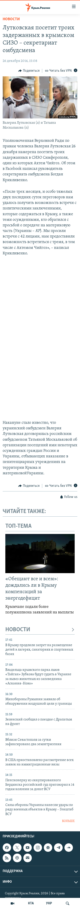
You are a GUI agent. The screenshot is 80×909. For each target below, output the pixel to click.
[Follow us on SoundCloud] (68, 847)
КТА (31, 903)
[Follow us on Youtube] (27, 847)
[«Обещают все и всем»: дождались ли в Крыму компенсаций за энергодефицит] (40, 553)
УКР (49, 903)
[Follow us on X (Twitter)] (17, 847)
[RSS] (7, 858)
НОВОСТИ (17, 630)
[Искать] (67, 903)
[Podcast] (17, 858)
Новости (11, 19)
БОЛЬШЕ (68, 821)
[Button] (29, 71)
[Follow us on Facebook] (7, 847)
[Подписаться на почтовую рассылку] (27, 858)
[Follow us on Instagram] (38, 847)
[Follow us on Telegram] (58, 847)
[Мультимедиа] (12, 903)
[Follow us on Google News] (48, 847)
